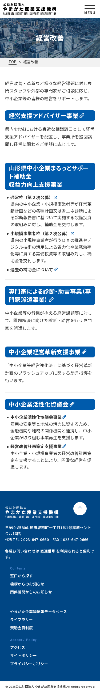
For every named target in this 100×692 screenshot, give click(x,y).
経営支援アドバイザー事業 (43, 115)
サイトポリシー (23, 655)
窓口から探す (21, 575)
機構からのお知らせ (27, 583)
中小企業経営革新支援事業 (45, 351)
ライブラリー (21, 619)
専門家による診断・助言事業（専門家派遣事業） (50, 295)
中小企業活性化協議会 (39, 404)
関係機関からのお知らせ (31, 591)
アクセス (17, 647)
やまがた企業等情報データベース (38, 611)
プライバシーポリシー (29, 663)
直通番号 (47, 551)
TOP (13, 61)
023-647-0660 (36, 539)
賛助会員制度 (21, 627)
